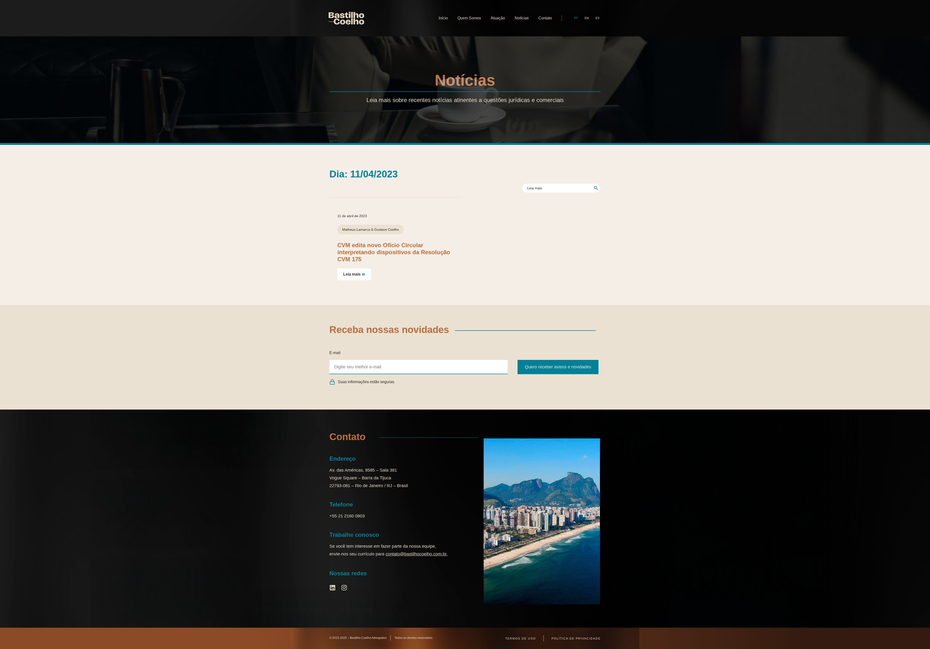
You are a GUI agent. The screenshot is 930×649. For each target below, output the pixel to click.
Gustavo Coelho (386, 229)
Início (443, 18)
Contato (545, 18)
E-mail (335, 353)
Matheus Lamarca (356, 229)
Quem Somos (469, 18)
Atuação (498, 18)
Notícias (522, 18)
